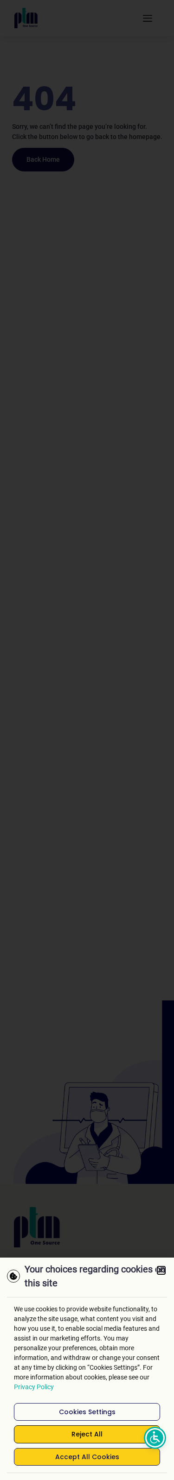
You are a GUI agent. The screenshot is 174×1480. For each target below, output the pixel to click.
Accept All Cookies (87, 1456)
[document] (87, 740)
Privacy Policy (34, 1387)
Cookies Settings (87, 1412)
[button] (161, 1270)
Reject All (87, 1434)
